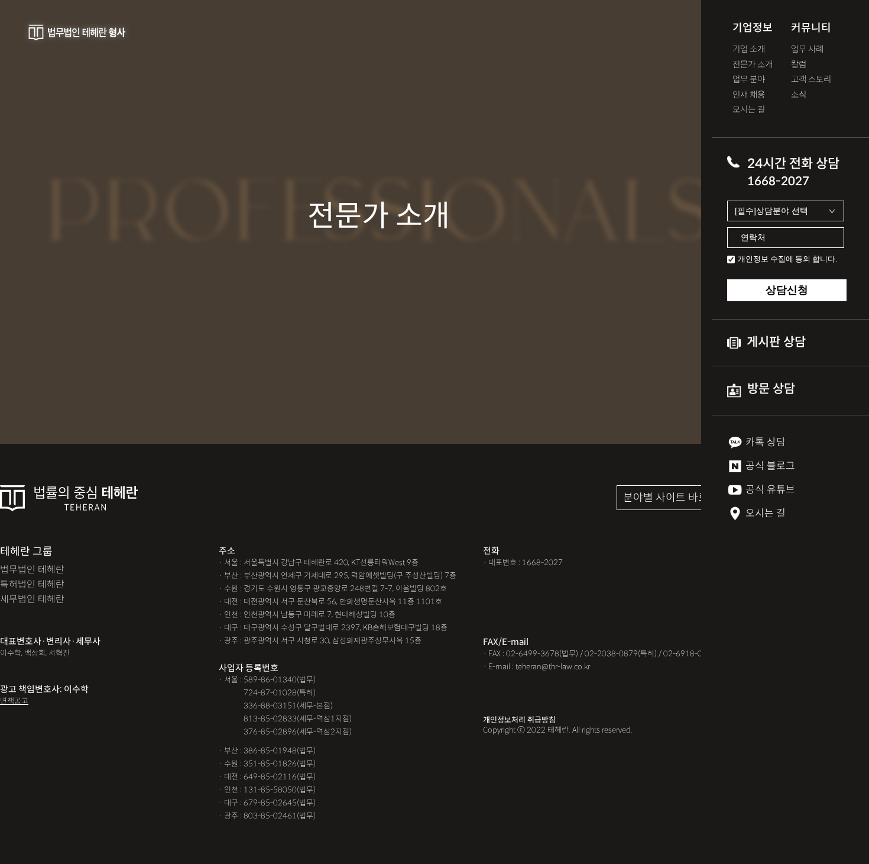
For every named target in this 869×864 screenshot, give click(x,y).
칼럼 (798, 64)
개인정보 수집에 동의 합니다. (787, 258)
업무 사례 (807, 49)
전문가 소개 (752, 64)
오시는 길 (748, 109)
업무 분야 (748, 79)
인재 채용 (748, 95)
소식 (798, 95)
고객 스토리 (811, 79)
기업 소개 (748, 49)
